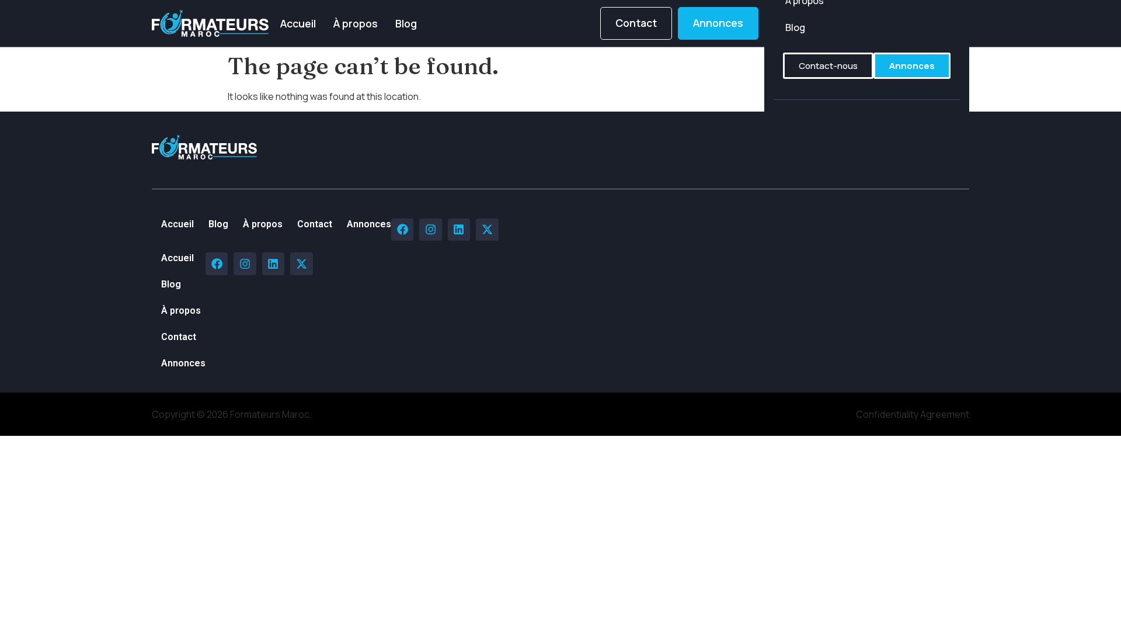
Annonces (369, 224)
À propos (355, 23)
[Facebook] (402, 230)
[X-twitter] (487, 230)
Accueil (298, 23)
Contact (314, 224)
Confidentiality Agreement (912, 414)
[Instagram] (430, 230)
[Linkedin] (459, 230)
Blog (406, 23)
